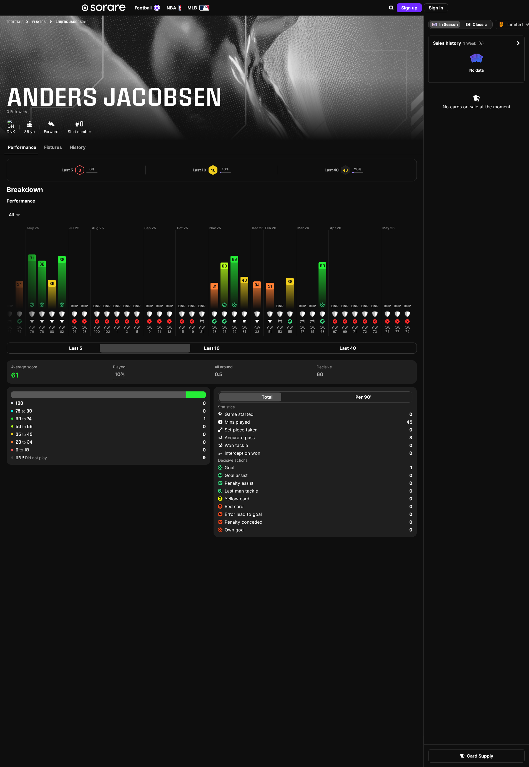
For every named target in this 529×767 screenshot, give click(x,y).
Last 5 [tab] (75, 348)
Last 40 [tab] (348, 348)
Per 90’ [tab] (363, 397)
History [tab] (78, 147)
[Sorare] (103, 8)
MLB (192, 8)
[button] (391, 7)
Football (143, 8)
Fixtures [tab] (53, 147)
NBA (171, 8)
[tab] (476, 24)
